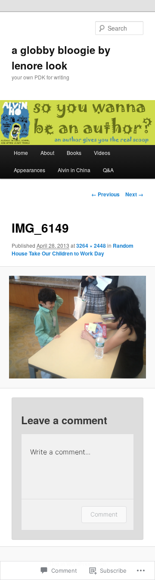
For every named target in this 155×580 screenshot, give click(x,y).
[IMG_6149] (77, 327)
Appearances (29, 169)
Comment (104, 514)
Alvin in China (74, 169)
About (47, 152)
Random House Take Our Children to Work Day (72, 249)
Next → (134, 194)
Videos (102, 152)
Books (74, 152)
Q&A (108, 169)
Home (21, 152)
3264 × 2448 (91, 245)
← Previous (105, 194)
